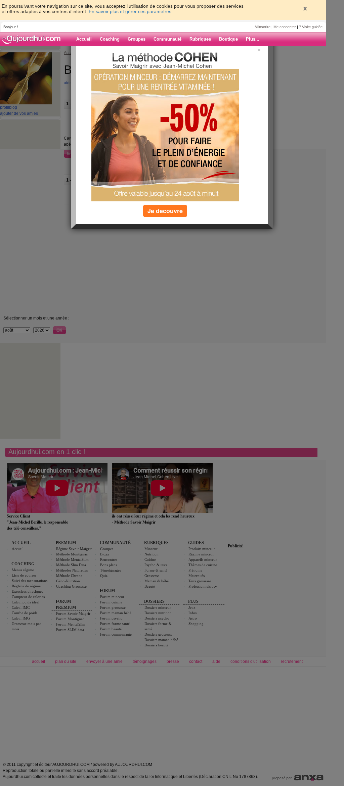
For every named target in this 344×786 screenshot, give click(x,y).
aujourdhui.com (33, 39)
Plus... (252, 39)
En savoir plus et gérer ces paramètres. (131, 11)
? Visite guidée (310, 27)
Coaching (110, 39)
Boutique (228, 39)
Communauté (167, 39)
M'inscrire (262, 27)
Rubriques (200, 39)
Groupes (136, 39)
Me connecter (284, 27)
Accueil (84, 39)
